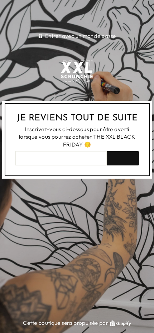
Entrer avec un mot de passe (80, 36)
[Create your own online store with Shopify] (120, 322)
